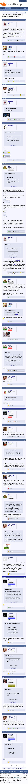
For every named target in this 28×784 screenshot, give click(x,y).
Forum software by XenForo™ (5, 773)
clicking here (21, 779)
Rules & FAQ (14, 8)
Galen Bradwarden (11, 428)
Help (26, 771)
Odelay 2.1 (3, 771)
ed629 (9, 327)
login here (16, 777)
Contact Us (22, 771)
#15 (25, 409)
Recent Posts (4, 10)
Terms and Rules (24, 773)
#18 (25, 472)
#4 (25, 84)
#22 (25, 577)
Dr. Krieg (10, 411)
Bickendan (10, 579)
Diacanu (13, 34)
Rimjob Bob (11, 475)
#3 (25, 60)
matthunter (6, 34)
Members (20, 8)
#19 (25, 492)
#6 (25, 123)
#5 (25, 98)
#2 (25, 43)
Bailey (9, 166)
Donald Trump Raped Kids (11, 88)
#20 (25, 522)
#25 (25, 677)
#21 (25, 555)
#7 (25, 163)
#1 (25, 20)
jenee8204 (10, 557)
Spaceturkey (11, 442)
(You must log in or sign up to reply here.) (18, 765)
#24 (25, 646)
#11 (25, 324)
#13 (25, 374)
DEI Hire (10, 390)
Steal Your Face (10, 23)
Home (3, 8)
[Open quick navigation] (25, 12)
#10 (25, 300)
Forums (7, 8)
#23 (25, 611)
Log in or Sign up (23, 1)
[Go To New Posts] (12, 771)
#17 (25, 440)
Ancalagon (10, 679)
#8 (25, 235)
